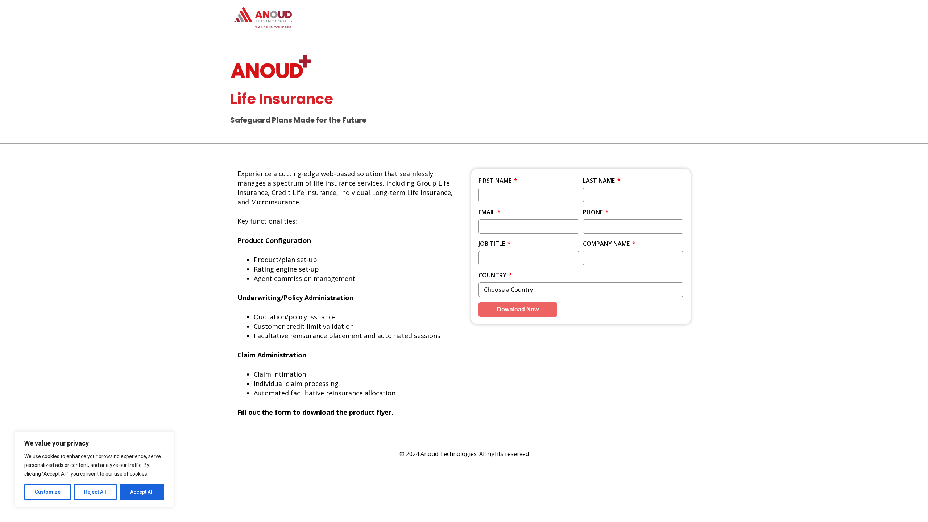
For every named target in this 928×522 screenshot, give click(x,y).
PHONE (593, 212)
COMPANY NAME (607, 244)
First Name (495, 181)
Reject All (95, 492)
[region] (94, 469)
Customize (48, 492)
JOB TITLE (492, 244)
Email (487, 212)
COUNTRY (493, 275)
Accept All (142, 492)
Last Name (599, 181)
